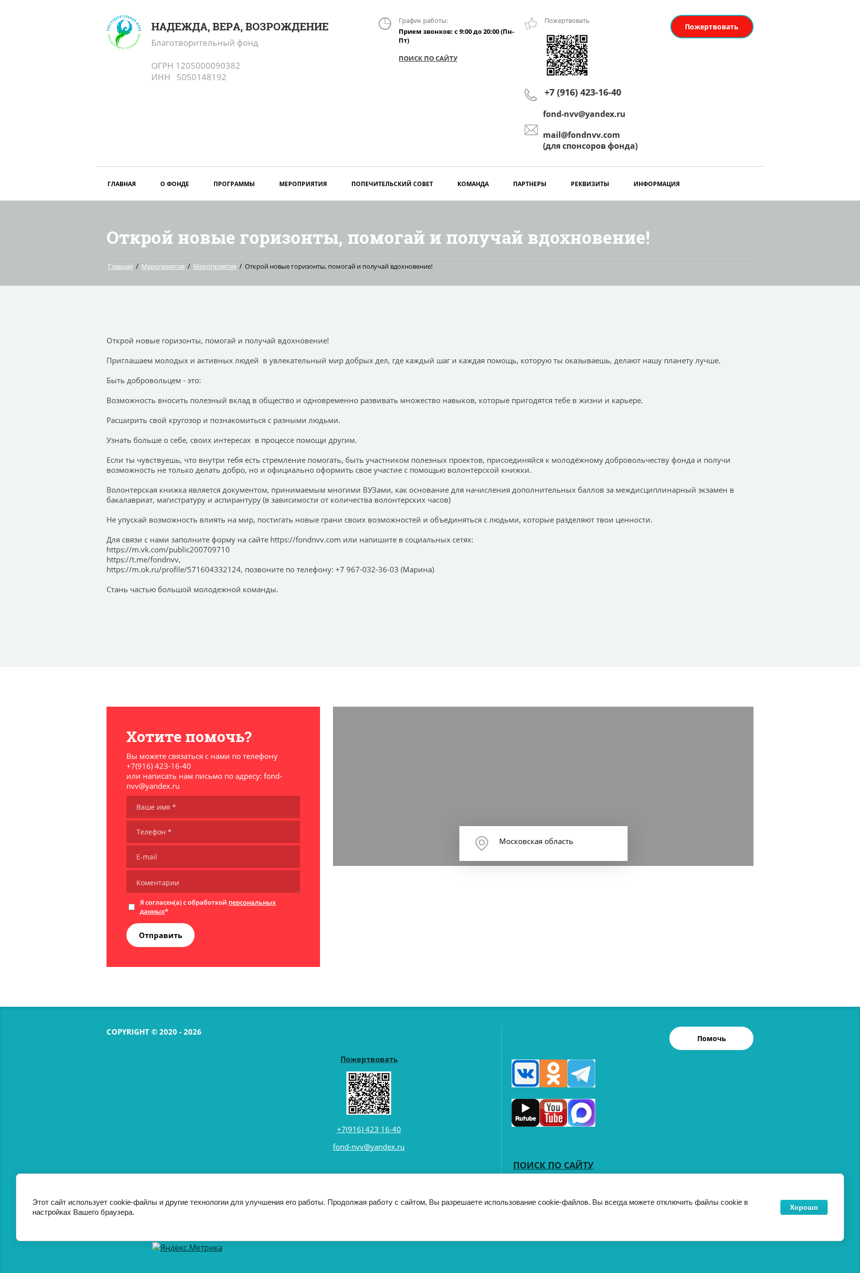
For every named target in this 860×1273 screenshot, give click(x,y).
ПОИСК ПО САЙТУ (428, 58)
